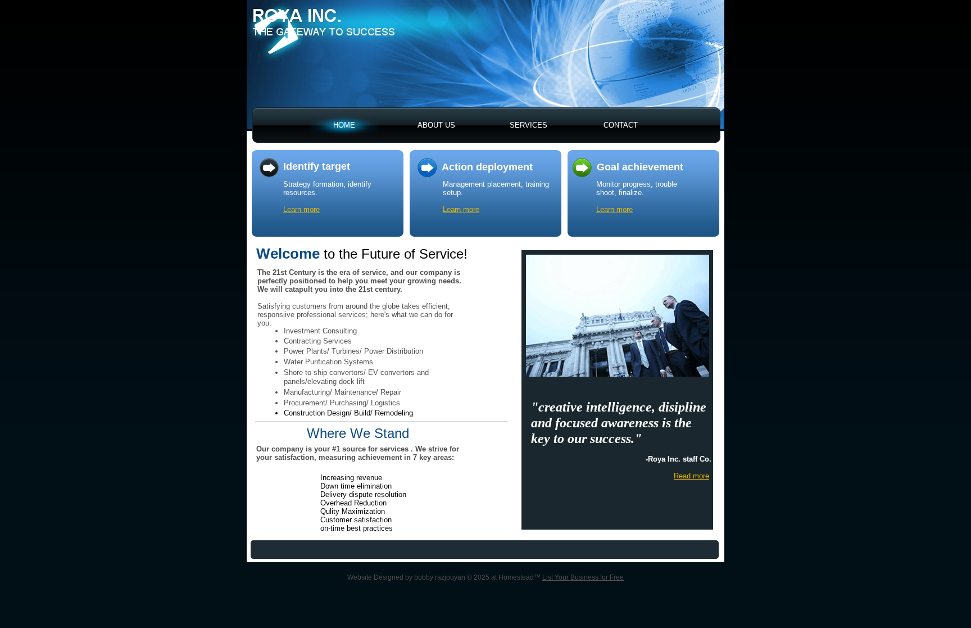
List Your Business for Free (583, 577)
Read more (691, 476)
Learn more (301, 209)
